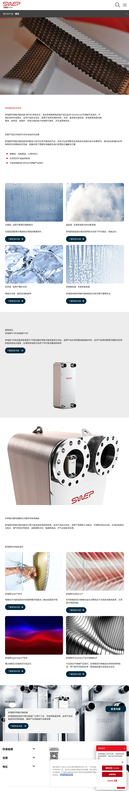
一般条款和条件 (92, 788)
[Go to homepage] (14, 5)
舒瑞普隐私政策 (66, 775)
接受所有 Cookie (112, 768)
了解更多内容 (14, 239)
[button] (19, 749)
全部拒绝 (112, 774)
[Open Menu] (124, 5)
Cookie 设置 (112, 780)
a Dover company (47, 786)
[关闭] (122, 762)
